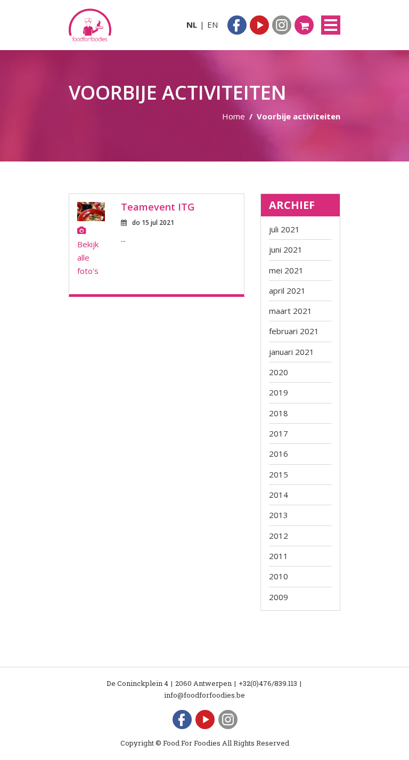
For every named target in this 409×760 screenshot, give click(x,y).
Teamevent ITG (157, 206)
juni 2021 (285, 249)
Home (233, 116)
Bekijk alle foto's (88, 258)
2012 (278, 535)
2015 (278, 474)
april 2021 (287, 290)
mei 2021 (286, 270)
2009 (278, 597)
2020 (278, 372)
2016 (278, 453)
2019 (278, 392)
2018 (278, 413)
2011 (278, 556)
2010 (278, 576)
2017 (278, 433)
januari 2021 (291, 351)
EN (212, 24)
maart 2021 (290, 310)
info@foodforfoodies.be (204, 695)
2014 (278, 494)
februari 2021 (294, 331)
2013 (278, 515)
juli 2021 (284, 229)
